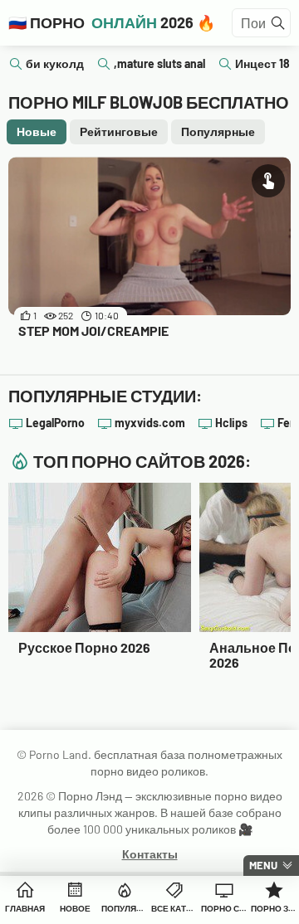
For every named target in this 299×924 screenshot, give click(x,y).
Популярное (124, 908)
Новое (75, 908)
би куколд (55, 63)
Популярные (218, 131)
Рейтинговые (119, 131)
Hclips (231, 423)
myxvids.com (150, 423)
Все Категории (174, 908)
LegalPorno (55, 423)
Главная (25, 908)
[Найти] (278, 23)
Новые (36, 131)
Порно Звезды (274, 908)
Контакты (150, 854)
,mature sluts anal (159, 63)
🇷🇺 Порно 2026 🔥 (111, 22)
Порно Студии (224, 908)
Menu (263, 865)
